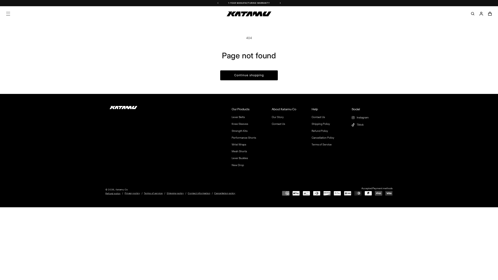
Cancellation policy (224, 193)
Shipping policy (175, 193)
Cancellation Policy (323, 137)
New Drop (238, 165)
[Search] (472, 14)
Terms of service (153, 193)
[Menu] (8, 14)
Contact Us (278, 124)
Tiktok (360, 124)
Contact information (199, 193)
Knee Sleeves (240, 124)
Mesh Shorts (239, 151)
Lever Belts (238, 117)
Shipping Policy (321, 124)
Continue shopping (249, 75)
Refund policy (113, 193)
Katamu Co (122, 190)
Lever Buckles (240, 158)
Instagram (362, 117)
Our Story (278, 117)
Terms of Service (322, 144)
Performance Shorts (244, 137)
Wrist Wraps (239, 144)
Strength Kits (239, 131)
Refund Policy (320, 131)
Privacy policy (132, 193)
